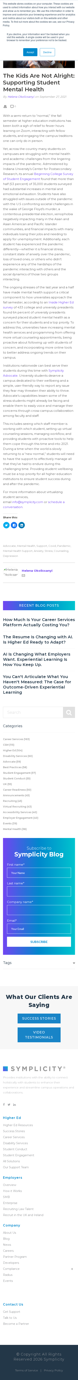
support (41, 546)
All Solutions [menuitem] (11, 1161)
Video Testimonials (39, 1034)
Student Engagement (19, 772)
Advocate (9, 546)
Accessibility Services (20, 812)
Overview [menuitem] (9, 1185)
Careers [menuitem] (8, 1251)
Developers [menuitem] (11, 1263)
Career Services (16, 739)
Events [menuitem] (8, 1281)
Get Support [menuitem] (11, 1312)
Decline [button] (47, 52)
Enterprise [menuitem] (10, 1203)
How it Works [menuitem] (12, 1191)
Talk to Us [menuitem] (10, 1318)
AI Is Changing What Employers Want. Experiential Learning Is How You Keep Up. (36, 659)
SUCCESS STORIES (39, 1018)
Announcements (16, 795)
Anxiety (38, 551)
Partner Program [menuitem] (15, 1257)
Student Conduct (17, 778)
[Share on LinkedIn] (21, 525)
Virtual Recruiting (17, 806)
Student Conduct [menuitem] (15, 1149)
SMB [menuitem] (6, 1197)
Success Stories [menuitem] (14, 1131)
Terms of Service (26, 1370)
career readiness (17, 789)
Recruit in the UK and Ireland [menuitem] (23, 1215)
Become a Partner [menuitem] (16, 1324)
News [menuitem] (7, 1245)
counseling (61, 551)
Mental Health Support (18, 551)
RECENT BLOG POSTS (39, 605)
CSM (8, 744)
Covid (52, 546)
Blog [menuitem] (6, 1239)
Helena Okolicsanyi (21, 97)
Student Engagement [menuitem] (18, 1155)
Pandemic (64, 546)
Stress (49, 551)
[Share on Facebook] (14, 525)
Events (10, 823)
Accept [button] (30, 52)
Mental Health (26, 546)
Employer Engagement (20, 817)
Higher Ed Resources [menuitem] (18, 1125)
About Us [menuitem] (9, 1233)
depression (10, 556)
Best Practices (15, 767)
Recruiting (12, 800)
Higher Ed (13, 750)
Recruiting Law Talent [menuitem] (18, 1209)
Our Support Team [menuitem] (16, 1167)
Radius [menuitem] (7, 1275)
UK (7, 784)
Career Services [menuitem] (14, 1137)
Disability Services (18, 756)
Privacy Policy (53, 1370)
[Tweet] (6, 525)
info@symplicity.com (27, 502)
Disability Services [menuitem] (15, 1143)
